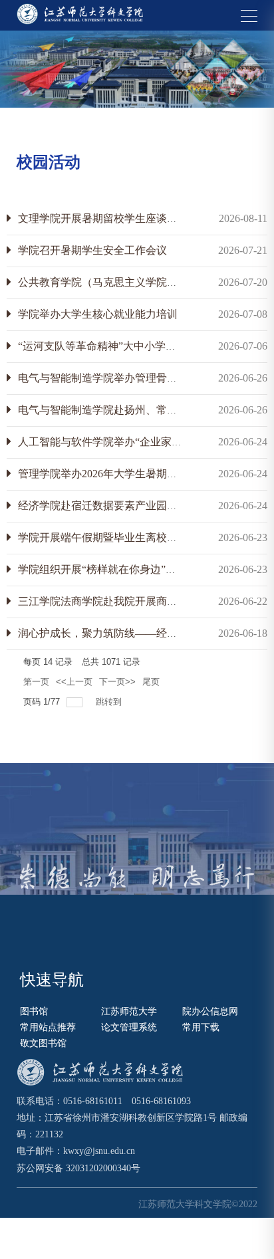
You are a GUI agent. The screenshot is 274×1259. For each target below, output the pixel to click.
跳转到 (110, 702)
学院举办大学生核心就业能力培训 (98, 314)
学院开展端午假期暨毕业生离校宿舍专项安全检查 (135, 537)
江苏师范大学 (129, 1011)
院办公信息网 (210, 1011)
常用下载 (200, 1027)
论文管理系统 (129, 1027)
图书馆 (34, 1011)
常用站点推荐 (48, 1027)
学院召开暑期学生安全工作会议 (92, 250)
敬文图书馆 (43, 1043)
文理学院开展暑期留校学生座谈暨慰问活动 (119, 218)
